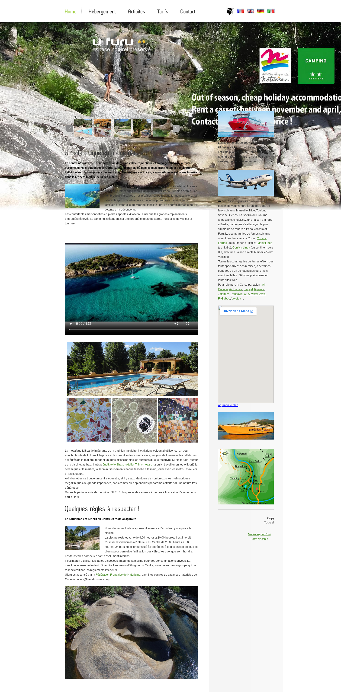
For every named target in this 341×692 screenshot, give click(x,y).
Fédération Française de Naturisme (118, 574)
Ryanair (259, 289)
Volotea (236, 298)
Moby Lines (264, 243)
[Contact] (188, 11)
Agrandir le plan (228, 405)
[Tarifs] (163, 11)
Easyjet (248, 289)
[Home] (71, 11)
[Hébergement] (102, 11)
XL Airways (251, 294)
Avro (262, 294)
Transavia (236, 294)
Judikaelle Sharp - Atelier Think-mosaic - (128, 464)
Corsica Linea (241, 247)
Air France (235, 289)
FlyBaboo (224, 298)
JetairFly (223, 294)
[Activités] (136, 11)
